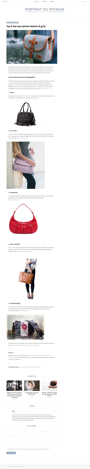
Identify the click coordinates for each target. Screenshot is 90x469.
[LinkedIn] (3, 78)
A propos (44, 1)
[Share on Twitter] (3, 71)
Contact (52, 1)
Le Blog (36, 1)
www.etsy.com (24, 310)
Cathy (13, 411)
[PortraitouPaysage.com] (45, 10)
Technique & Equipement (12, 22)
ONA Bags (22, 345)
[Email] (3, 82)
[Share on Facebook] (3, 68)
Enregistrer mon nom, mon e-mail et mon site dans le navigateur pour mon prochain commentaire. (28, 449)
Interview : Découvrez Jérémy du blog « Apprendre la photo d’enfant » (49, 394)
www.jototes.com (22, 138)
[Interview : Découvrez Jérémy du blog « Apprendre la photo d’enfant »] (49, 385)
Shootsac (27, 345)
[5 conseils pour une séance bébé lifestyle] (32, 385)
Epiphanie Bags (15, 345)
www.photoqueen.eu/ (46, 88)
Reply (56, 411)
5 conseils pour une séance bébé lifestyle (32, 393)
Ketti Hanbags (35, 345)
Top (83, 466)
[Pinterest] (3, 75)
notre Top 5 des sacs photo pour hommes (29, 367)
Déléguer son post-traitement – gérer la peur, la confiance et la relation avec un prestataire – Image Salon (14, 395)
